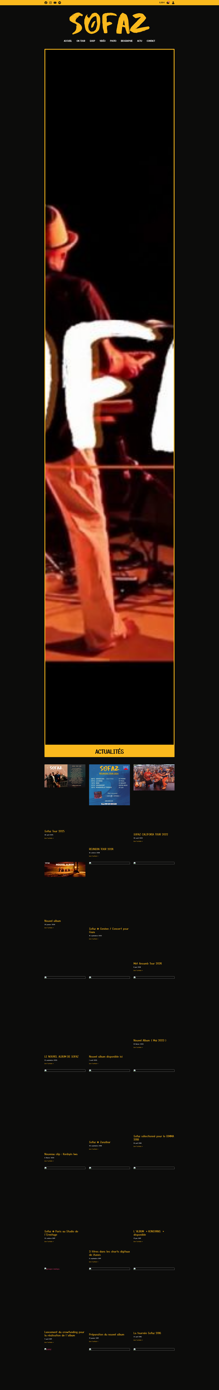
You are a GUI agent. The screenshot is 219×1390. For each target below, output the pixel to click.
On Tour (81, 40)
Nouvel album (52, 921)
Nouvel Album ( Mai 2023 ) (150, 1040)
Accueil (68, 40)
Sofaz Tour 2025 (54, 831)
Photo (113, 40)
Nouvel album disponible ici (106, 1056)
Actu (139, 40)
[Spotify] (59, 2)
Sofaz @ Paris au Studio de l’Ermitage (61, 1232)
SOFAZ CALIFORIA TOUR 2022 (151, 834)
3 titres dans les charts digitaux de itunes (109, 1253)
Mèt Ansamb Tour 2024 (148, 963)
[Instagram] (50, 2)
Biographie (127, 40)
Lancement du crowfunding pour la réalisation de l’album (64, 1333)
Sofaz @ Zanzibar (100, 1142)
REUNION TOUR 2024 (101, 849)
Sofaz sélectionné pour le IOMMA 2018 (154, 1137)
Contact (151, 40)
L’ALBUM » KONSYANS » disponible (149, 1232)
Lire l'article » (49, 838)
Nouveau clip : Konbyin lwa (60, 1154)
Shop (92, 40)
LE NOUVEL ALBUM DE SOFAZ (61, 1056)
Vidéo (103, 40)
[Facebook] (45, 2)
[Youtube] (55, 2)
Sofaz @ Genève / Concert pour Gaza (109, 930)
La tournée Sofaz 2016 (147, 1333)
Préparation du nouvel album (106, 1334)
